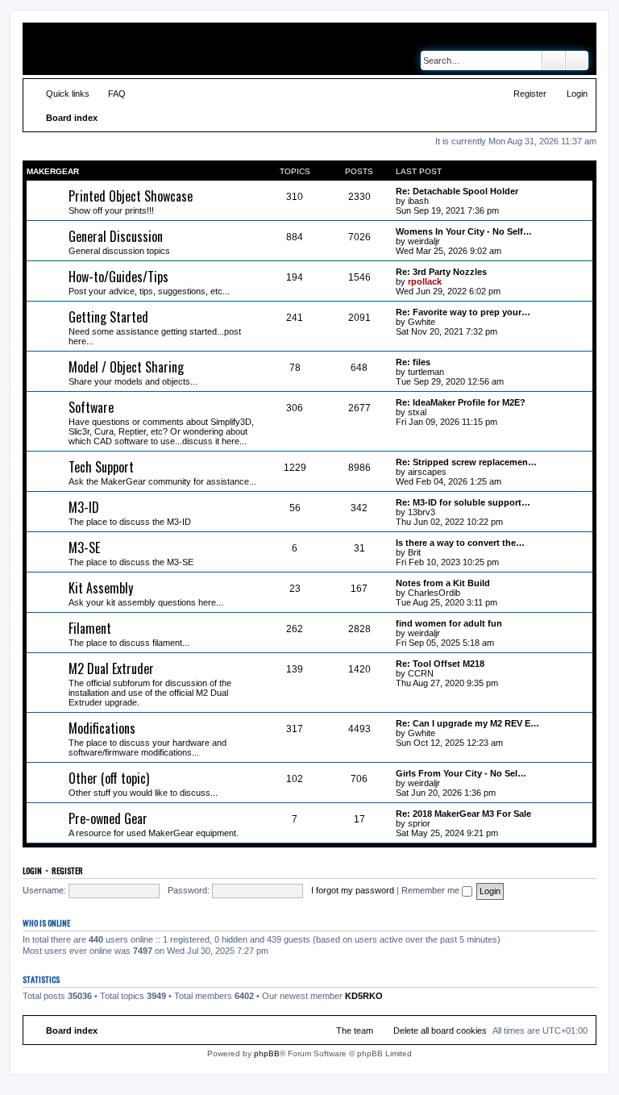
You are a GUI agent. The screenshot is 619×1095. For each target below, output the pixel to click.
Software (91, 407)
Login (32, 870)
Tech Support (101, 467)
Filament (90, 628)
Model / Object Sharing (126, 367)
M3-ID (84, 507)
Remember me (431, 890)
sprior (419, 823)
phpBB (267, 1053)
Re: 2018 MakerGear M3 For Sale (463, 813)
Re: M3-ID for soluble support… (463, 502)
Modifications (102, 728)
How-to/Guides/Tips (118, 276)
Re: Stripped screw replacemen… (466, 462)
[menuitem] (109, 93)
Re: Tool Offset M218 (440, 663)
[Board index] (105, 49)
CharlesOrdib (434, 592)
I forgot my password (352, 890)
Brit (414, 552)
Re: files (413, 362)
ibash (418, 201)
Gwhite (421, 322)
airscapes (427, 472)
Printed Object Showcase (131, 196)
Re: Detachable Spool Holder (457, 191)
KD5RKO (364, 996)
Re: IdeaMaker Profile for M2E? (461, 402)
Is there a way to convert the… (460, 543)
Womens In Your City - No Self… (464, 231)
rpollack (425, 281)
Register (67, 870)
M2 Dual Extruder (111, 668)
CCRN (421, 673)
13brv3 (421, 512)
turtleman (426, 372)
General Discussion (116, 236)
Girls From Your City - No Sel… (461, 773)
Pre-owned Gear (108, 818)
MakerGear (53, 171)
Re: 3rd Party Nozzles (441, 272)
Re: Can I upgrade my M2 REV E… (467, 723)
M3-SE (84, 547)
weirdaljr (424, 241)
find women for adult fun (449, 623)
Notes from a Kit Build (443, 583)
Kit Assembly (101, 587)
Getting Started (108, 317)
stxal (417, 412)
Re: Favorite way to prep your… (463, 312)
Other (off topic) (109, 778)
